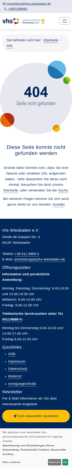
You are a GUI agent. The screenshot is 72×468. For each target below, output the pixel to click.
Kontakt (59, 204)
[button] (36, 416)
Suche (63, 190)
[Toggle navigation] (64, 21)
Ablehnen (54, 462)
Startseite (50, 40)
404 (10, 46)
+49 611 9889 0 (27, 254)
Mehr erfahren (12, 462)
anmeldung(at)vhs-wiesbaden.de (39, 259)
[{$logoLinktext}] (23, 21)
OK (65, 462)
